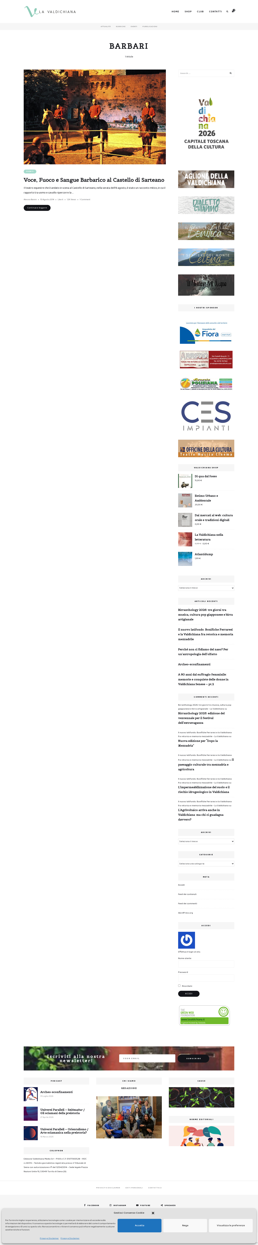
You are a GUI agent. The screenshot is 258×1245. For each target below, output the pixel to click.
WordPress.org (185, 913)
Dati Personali (134, 1187)
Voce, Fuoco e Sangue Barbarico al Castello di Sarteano (94, 179)
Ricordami (186, 986)
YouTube (145, 1205)
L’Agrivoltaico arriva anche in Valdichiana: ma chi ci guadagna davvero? (200, 814)
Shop (188, 12)
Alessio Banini (30, 199)
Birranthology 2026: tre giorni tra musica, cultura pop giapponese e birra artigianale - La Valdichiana (204, 707)
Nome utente (184, 958)
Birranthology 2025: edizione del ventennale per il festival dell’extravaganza (201, 717)
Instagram (119, 1205)
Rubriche (120, 26)
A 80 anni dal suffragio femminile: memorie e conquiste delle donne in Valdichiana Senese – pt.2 (203, 679)
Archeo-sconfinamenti (194, 664)
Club (200, 12)
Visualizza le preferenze (231, 1225)
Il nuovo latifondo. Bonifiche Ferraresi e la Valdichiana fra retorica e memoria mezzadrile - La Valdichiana (205, 734)
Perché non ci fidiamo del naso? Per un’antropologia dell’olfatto (203, 652)
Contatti (215, 12)
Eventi (134, 26)
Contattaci (155, 1187)
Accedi (181, 885)
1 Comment (85, 199)
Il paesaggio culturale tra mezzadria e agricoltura (206, 764)
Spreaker (170, 1205)
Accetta (139, 1225)
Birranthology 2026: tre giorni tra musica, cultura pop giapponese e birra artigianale (205, 614)
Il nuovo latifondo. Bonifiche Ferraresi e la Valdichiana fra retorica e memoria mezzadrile (205, 634)
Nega (185, 1225)
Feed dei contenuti (187, 894)
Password (183, 972)
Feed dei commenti (187, 903)
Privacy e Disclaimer (49, 1238)
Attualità (106, 26)
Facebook (93, 1205)
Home (175, 12)
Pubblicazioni (150, 26)
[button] (153, 1213)
